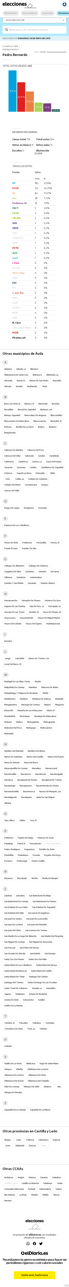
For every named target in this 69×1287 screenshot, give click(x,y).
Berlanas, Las (46, 409)
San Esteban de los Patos (16, 907)
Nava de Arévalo (12, 762)
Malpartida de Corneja (14, 687)
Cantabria (56, 1177)
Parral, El (21, 843)
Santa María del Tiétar (14, 976)
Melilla (45, 1195)
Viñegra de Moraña (13, 1092)
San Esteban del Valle (14, 913)
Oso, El (33, 820)
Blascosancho (40, 421)
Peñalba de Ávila (46, 849)
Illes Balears (9, 1195)
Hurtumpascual (53, 623)
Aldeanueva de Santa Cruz (16, 375)
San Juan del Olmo (12, 930)
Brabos (41, 427)
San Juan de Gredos (13, 919)
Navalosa (8, 780)
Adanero (8, 369)
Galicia (59, 1189)
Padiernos (8, 838)
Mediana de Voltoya (41, 699)
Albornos (34, 369)
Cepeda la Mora (24, 473)
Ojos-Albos (9, 820)
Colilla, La (19, 479)
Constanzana (31, 485)
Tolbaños (36, 1023)
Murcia (56, 1195)
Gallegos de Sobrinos (38, 566)
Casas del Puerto (53, 461)
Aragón (21, 1177)
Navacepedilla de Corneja (16, 768)
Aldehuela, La (52, 375)
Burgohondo (10, 432)
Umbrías (8, 1046)
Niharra (7, 803)
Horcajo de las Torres (14, 612)
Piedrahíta (8, 855)
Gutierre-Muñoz (48, 583)
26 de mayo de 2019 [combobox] (15, 20)
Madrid (34, 1195)
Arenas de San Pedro (38, 380)
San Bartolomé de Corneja (16, 901)
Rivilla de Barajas (50, 878)
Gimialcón (21, 577)
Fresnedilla (41, 542)
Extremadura (45, 1189)
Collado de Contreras (37, 479)
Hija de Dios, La (37, 606)
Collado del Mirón (12, 485)
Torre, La (31, 1029)
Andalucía (8, 1177)
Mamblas (33, 687)
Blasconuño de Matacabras (16, 421)
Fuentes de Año (29, 548)
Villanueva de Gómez (14, 1075)
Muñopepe (31, 728)
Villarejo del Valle (31, 1086)
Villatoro (47, 1086)
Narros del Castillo (35, 757)
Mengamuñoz (10, 704)
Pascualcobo (35, 843)
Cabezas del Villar (12, 456)
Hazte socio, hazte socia (34, 1275)
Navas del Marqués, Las (50, 791)
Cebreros (8, 473)
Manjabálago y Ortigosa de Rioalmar (21, 693)
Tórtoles (43, 1029)
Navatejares (26, 797)
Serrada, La (37, 988)
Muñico (19, 722)
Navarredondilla (11, 791)
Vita (59, 1086)
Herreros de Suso (53, 600)
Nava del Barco (31, 762)
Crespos (44, 485)
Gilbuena (8, 577)
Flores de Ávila (11, 542)
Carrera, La (37, 461)
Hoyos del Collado (12, 623)
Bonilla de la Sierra (25, 427)
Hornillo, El (34, 612)
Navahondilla (10, 774)
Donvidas (42, 508)
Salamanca (43, 1140)
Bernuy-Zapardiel (12, 415)
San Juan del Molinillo (37, 924)
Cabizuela (29, 456)
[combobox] (37, 29)
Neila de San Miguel (45, 797)
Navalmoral (40, 774)
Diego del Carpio (12, 508)
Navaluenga (9, 785)
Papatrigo (8, 843)
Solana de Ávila (11, 1000)
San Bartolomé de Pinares (44, 901)
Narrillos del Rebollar (13, 751)
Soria (7, 1145)
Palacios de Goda (46, 838)
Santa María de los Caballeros (18, 965)
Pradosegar (22, 861)
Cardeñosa (23, 461)
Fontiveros (27, 542)
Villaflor (19, 1069)
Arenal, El (21, 380)
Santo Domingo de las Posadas (42, 982)
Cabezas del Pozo (35, 450)
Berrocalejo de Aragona (35, 415)
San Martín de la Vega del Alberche (20, 936)
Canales (41, 456)
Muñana (8, 722)
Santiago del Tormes (13, 982)
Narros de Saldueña (13, 757)
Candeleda (54, 456)
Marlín (45, 693)
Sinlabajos (20, 994)
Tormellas (49, 1023)
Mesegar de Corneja (30, 704)
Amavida (8, 380)
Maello (38, 681)
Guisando (32, 583)
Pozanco (8, 861)
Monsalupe (25, 716)
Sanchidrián (35, 953)
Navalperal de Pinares (27, 780)
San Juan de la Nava (13, 924)
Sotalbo (41, 1000)
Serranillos (51, 988)
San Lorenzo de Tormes (36, 930)
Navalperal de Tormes (52, 780)
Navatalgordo (10, 797)
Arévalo (7, 386)
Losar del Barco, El (12, 664)
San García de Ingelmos (38, 913)
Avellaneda (32, 386)
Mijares (47, 704)
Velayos (8, 1069)
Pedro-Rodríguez (12, 849)
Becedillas (8, 409)
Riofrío (35, 878)
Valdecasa (30, 1063)
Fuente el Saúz (11, 548)
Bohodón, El (56, 421)
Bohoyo (8, 427)
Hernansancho (10, 600)
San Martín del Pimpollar (52, 936)
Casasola (8, 467)
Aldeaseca (37, 375)
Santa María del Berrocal (15, 971)
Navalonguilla (56, 774)
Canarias (44, 1177)
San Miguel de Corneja (14, 942)
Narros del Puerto (56, 757)
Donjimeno (29, 508)
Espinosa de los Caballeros (16, 525)
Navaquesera (26, 785)
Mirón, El (51, 710)
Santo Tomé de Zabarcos (16, 988)
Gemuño (42, 571)
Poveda (36, 855)
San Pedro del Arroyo (29, 948)
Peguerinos (29, 849)
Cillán (52, 473)
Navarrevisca (29, 791)
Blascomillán (56, 415)
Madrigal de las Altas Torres (17, 681)
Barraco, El (29, 404)
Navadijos (36, 768)
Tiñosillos (23, 1023)
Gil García (55, 571)
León (19, 1140)
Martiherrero (10, 699)
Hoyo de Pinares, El (52, 612)
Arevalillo (57, 380)
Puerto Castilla (38, 861)
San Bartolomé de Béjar (40, 895)
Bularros (52, 427)
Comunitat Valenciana (14, 1189)
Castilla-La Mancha (30, 1183)
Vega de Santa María (48, 1063)
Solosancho (28, 1000)
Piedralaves (23, 855)
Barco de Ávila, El (12, 404)
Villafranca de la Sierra (37, 1069)
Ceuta (59, 1183)
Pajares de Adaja (25, 838)
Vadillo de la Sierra (13, 1063)
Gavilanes (29, 571)
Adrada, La (21, 369)
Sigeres (7, 994)
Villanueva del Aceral (13, 1081)
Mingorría (59, 704)
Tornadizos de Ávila (13, 1029)
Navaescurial (51, 768)
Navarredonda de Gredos (47, 785)
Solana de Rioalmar (38, 994)
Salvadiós (20, 895)
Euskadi (31, 1189)
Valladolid (19, 1145)
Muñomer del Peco (13, 728)
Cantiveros (9, 461)
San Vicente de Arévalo (15, 953)
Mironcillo (8, 710)
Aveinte (19, 386)
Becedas (56, 404)
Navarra (8, 1200)
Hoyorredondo (26, 618)
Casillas (33, 467)
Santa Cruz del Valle (38, 959)
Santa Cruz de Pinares (14, 959)
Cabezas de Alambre (13, 450)
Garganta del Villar (12, 571)
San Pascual (9, 948)
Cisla (8, 479)
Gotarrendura (36, 577)
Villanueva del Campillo (38, 1081)
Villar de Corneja (11, 1086)
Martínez (24, 699)
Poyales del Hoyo (52, 855)
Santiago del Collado (38, 976)
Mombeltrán (9, 716)
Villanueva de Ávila (37, 1075)
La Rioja (23, 1195)
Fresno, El (55, 542)
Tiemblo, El (9, 1023)
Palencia (30, 1140)
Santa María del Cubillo (41, 971)
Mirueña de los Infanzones (30, 710)
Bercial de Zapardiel (27, 409)
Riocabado (22, 878)
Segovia (56, 1140)
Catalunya (47, 1183)
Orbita (22, 820)
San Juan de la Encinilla (36, 919)
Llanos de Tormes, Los (39, 658)
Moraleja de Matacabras (45, 716)
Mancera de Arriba (49, 687)
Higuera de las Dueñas (14, 606)
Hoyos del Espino (34, 623)
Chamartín (40, 473)
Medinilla (59, 699)
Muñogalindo (33, 722)
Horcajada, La (54, 606)
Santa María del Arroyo (46, 965)
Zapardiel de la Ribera (40, 1110)
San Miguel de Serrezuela (40, 942)
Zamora (32, 1145)
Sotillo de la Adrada (13, 1005)
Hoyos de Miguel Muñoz (49, 618)
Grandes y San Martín (13, 583)
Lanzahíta (19, 658)
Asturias (32, 1177)
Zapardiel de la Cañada (15, 1110)
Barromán (43, 404)
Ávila (45, 386)
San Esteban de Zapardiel (43, 907)
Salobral (8, 895)
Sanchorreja (50, 953)
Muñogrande (49, 722)
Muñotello (9, 733)
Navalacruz (26, 774)
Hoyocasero (10, 618)
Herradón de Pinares (31, 600)
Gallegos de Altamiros (14, 566)
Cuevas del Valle (11, 490)
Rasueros (8, 878)
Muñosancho (46, 728)
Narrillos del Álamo (36, 751)
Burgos (7, 1140)
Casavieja (21, 467)
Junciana (8, 641)
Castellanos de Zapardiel (52, 467)
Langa (7, 658)
